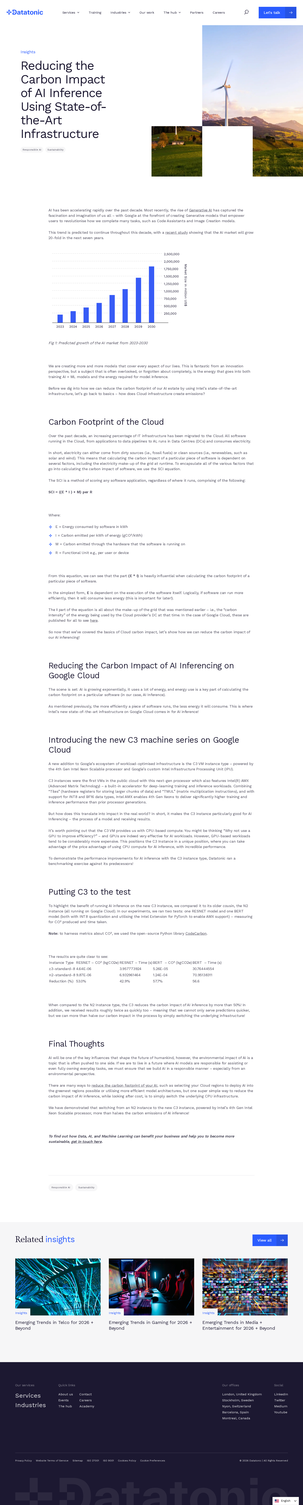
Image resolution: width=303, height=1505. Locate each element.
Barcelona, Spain (235, 1412)
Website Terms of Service (52, 1460)
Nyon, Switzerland (236, 1406)
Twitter (279, 1400)
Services (28, 1395)
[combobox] (285, 1501)
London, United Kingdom (242, 1394)
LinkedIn (281, 1394)
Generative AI (200, 210)
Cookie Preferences (152, 1460)
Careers (85, 1400)
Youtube (280, 1412)
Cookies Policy (127, 1460)
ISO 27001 (93, 1460)
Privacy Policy (23, 1460)
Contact (85, 1394)
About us (65, 1394)
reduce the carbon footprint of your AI (124, 1085)
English (285, 1500)
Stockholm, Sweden (238, 1400)
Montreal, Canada (236, 1418)
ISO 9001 (108, 1460)
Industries (30, 1405)
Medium (280, 1406)
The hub (65, 1406)
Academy (86, 1406)
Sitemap (78, 1460)
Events (63, 1400)
